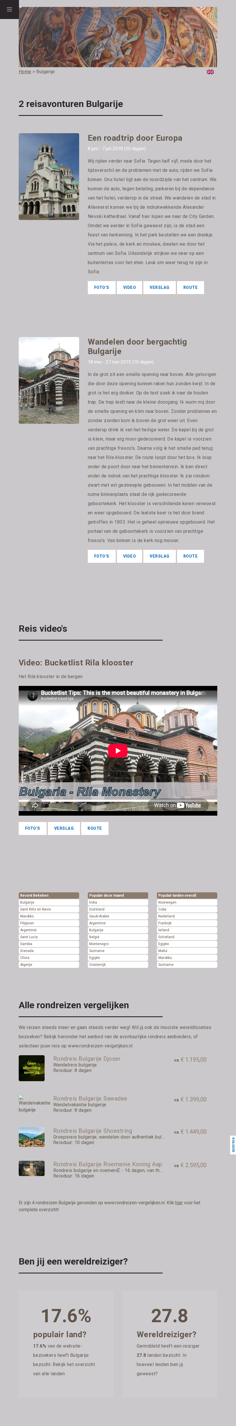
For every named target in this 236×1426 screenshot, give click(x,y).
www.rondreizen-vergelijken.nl (100, 1046)
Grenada (27, 951)
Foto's (101, 287)
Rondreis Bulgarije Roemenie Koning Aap (107, 1164)
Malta (162, 951)
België (94, 937)
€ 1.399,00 (190, 1099)
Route (190, 287)
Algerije (26, 965)
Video (129, 287)
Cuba (162, 909)
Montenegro (99, 944)
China (24, 958)
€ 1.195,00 (190, 1059)
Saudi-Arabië (99, 916)
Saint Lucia (29, 937)
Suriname (96, 951)
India (93, 902)
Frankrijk (165, 923)
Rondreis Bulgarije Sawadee (90, 1098)
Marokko (27, 916)
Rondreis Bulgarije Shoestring (92, 1130)
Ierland (163, 930)
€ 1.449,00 (190, 1131)
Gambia (26, 944)
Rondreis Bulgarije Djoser (87, 1058)
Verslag (160, 287)
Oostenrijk (97, 965)
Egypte (94, 958)
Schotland (166, 937)
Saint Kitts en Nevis (35, 909)
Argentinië (28, 930)
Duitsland (96, 909)
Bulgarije (27, 902)
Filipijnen (27, 923)
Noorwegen (167, 902)
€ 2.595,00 (190, 1165)
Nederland (166, 916)
